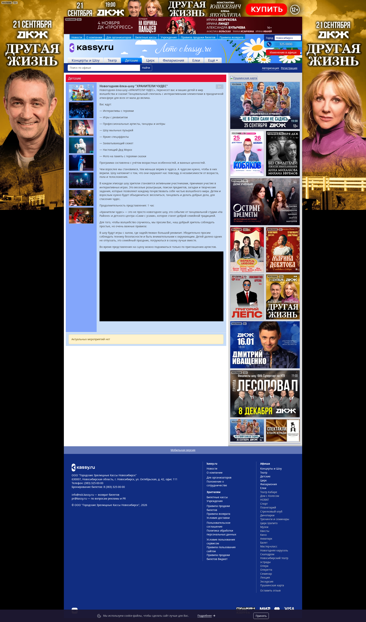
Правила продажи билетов (198, 37)
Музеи (264, 527)
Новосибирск (284, 38)
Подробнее (204, 615)
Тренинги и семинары (274, 519)
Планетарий (268, 507)
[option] (183, 25)
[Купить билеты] (83, 467)
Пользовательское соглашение (218, 524)
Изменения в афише (283, 52)
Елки (196, 60)
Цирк (150, 60)
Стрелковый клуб (271, 511)
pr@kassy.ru (79, 498)
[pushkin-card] (244, 78)
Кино (263, 535)
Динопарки (267, 515)
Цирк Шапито (269, 523)
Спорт (264, 503)
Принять (261, 616)
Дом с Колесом (269, 496)
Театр (112, 60)
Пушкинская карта (272, 585)
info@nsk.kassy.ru (83, 494)
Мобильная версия (183, 450)
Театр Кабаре (268, 492)
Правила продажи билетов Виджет (218, 557)
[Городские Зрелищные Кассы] (90, 49)
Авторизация (270, 68)
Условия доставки (218, 518)
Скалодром (267, 554)
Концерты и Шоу (86, 60)
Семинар (266, 573)
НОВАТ (264, 499)
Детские (131, 60)
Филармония (173, 60)
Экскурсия (266, 581)
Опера (264, 566)
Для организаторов (118, 37)
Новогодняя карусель (274, 550)
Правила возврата (231, 37)
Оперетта (266, 569)
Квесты (264, 531)
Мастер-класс (268, 546)
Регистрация (289, 68)
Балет (263, 542)
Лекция (265, 577)
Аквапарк (266, 538)
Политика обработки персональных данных (221, 532)
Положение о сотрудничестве (217, 483)
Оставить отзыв (270, 590)
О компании (94, 37)
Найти (146, 67)
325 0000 (285, 44)
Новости (76, 37)
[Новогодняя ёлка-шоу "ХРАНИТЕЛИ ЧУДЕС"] (81, 92)
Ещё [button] (211, 60)
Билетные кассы (146, 37)
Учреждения (169, 37)
